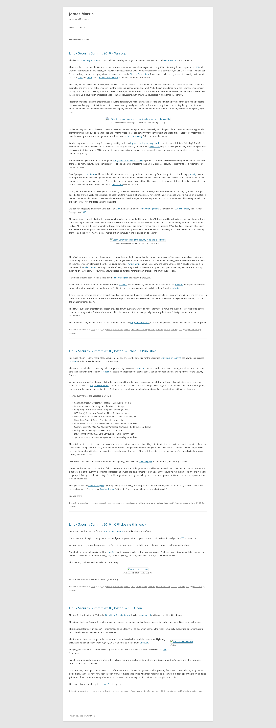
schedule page (145, 461)
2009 (89, 77)
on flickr (179, 284)
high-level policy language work (144, 143)
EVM (118, 208)
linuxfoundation (162, 503)
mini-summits (134, 264)
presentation (90, 174)
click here (73, 361)
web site (176, 288)
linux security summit (145, 329)
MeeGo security (135, 136)
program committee (139, 322)
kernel (138, 503)
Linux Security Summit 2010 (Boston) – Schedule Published (113, 351)
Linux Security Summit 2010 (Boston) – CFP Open (105, 608)
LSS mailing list (121, 277)
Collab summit (90, 267)
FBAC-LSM (155, 146)
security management (148, 208)
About (83, 27)
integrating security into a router (128, 160)
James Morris (81, 13)
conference (118, 329)
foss (93, 503)
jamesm (72, 333)
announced (145, 615)
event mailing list (96, 485)
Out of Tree (117, 184)
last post (105, 371)
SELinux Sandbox (181, 208)
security (174, 329)
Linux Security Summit (87, 60)
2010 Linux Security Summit (118, 615)
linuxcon (159, 329)
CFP (182, 538)
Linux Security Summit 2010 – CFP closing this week (107, 524)
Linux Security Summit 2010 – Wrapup (97, 53)
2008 (80, 77)
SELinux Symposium (139, 74)
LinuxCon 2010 (171, 60)
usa (180, 329)
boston (109, 329)
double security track (108, 77)
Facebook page (107, 489)
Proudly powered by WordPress (82, 716)
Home (71, 27)
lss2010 (167, 329)
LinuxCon (140, 368)
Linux (93, 329)
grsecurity (192, 174)
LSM (197, 67)
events (127, 329)
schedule (123, 284)
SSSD (83, 212)
